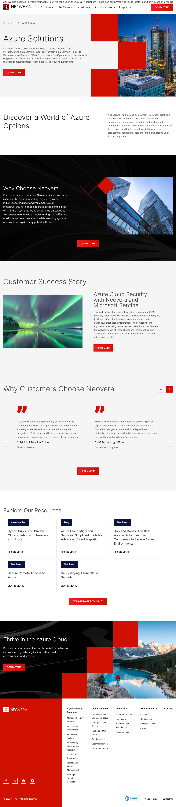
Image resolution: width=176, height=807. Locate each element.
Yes (167, 1)
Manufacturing (122, 732)
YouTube (32, 781)
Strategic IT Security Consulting (72, 778)
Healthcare (121, 719)
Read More (103, 348)
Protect (8, 23)
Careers (143, 728)
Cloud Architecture (100, 748)
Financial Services (124, 714)
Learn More (88, 471)
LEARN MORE (16, 552)
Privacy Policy (151, 799)
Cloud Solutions (100, 708)
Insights (123, 7)
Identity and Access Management (73, 766)
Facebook (6, 781)
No (172, 1)
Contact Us (162, 7)
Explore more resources (88, 601)
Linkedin (23, 781)
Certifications (146, 719)
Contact (168, 708)
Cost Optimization (100, 744)
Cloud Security (98, 739)
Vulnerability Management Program (73, 746)
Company (144, 714)
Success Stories (147, 723)
